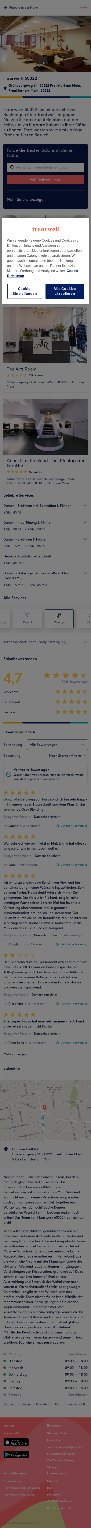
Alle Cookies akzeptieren (65, 291)
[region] (45, 261)
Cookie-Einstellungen (24, 291)
